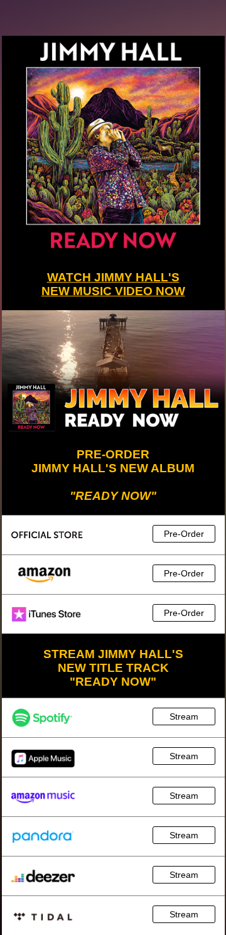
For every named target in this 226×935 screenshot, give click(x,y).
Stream (184, 716)
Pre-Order (184, 534)
